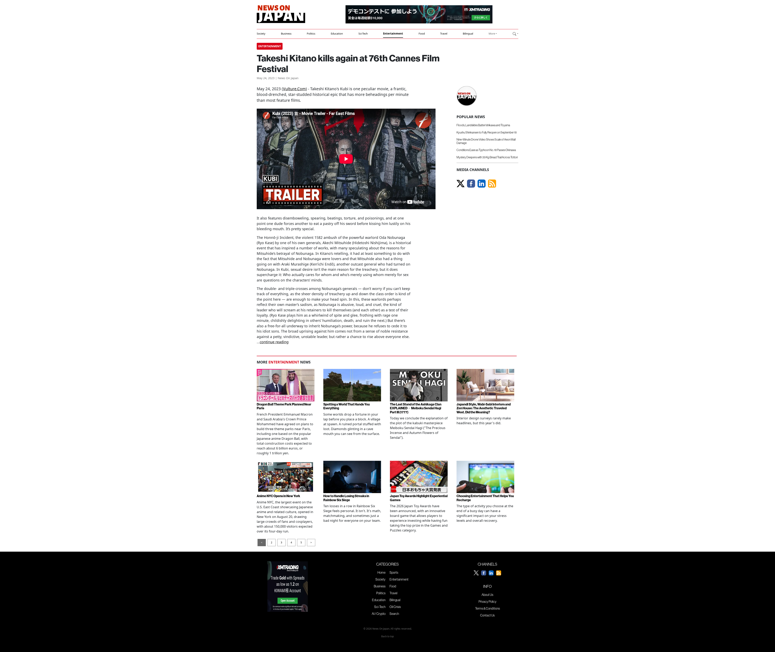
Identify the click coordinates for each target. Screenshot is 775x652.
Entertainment (393, 33)
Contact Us (487, 615)
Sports (394, 572)
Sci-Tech (363, 33)
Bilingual (468, 33)
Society (261, 33)
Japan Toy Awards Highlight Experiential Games (419, 498)
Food (422, 33)
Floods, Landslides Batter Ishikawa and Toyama (483, 125)
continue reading (274, 341)
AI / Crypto (378, 614)
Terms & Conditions (487, 608)
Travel (443, 33)
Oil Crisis (395, 607)
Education (337, 33)
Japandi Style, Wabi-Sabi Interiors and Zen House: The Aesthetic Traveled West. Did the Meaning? (484, 408)
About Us (487, 595)
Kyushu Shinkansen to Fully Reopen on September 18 (487, 132)
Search (394, 614)
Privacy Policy (487, 602)
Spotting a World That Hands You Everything (346, 406)
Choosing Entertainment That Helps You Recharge (485, 498)
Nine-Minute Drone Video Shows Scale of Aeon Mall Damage (486, 141)
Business (286, 33)
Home (381, 572)
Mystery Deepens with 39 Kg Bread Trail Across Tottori (487, 157)
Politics (311, 33)
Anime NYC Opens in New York (278, 496)
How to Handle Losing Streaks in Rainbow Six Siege (346, 498)
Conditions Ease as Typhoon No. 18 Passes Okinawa (486, 150)
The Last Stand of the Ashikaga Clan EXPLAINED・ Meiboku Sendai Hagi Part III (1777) (415, 408)
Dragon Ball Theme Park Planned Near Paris (284, 406)
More (492, 33)
